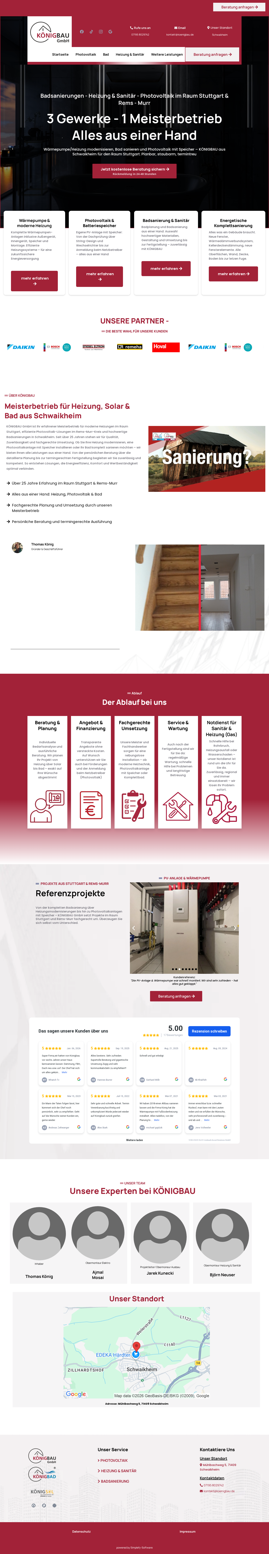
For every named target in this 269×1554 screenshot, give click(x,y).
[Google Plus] (110, 31)
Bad (106, 54)
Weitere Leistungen (167, 54)
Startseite (60, 54)
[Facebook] (82, 31)
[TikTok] (91, 31)
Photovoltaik (86, 54)
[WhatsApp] (44, 1505)
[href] (136, 1352)
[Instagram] (101, 31)
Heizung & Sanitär (130, 54)
